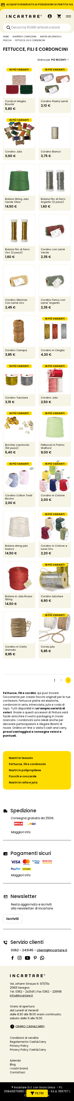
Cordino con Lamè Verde (53, 250)
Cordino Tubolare (16, 398)
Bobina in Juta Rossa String (18, 597)
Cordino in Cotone (53, 495)
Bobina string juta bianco (16, 547)
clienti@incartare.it (52, 950)
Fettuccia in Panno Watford (53, 446)
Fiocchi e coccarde (23, 776)
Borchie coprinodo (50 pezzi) (17, 446)
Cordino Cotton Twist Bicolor (18, 497)
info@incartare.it (21, 996)
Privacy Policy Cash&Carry (28, 1050)
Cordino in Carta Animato (16, 648)
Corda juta (48, 647)
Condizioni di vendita (24, 1038)
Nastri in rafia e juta (23, 782)
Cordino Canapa (16, 350)
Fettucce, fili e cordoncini (27, 764)
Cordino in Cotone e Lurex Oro (54, 547)
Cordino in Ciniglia (53, 350)
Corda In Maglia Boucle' (15, 102)
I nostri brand (19, 1068)
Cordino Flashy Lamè (54, 101)
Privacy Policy (19, 1046)
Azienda (15, 1060)
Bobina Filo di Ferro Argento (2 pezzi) (53, 200)
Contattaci (17, 1072)
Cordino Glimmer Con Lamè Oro (16, 301)
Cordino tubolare (52, 596)
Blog (13, 1064)
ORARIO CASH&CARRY (30, 1026)
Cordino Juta (13, 151)
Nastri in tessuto (21, 758)
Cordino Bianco (51, 151)
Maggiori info (21, 832)
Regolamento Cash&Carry (28, 1042)
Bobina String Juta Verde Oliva (17, 200)
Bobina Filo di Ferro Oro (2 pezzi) (17, 250)
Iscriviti (12, 919)
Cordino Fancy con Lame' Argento (53, 301)
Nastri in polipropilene (25, 770)
